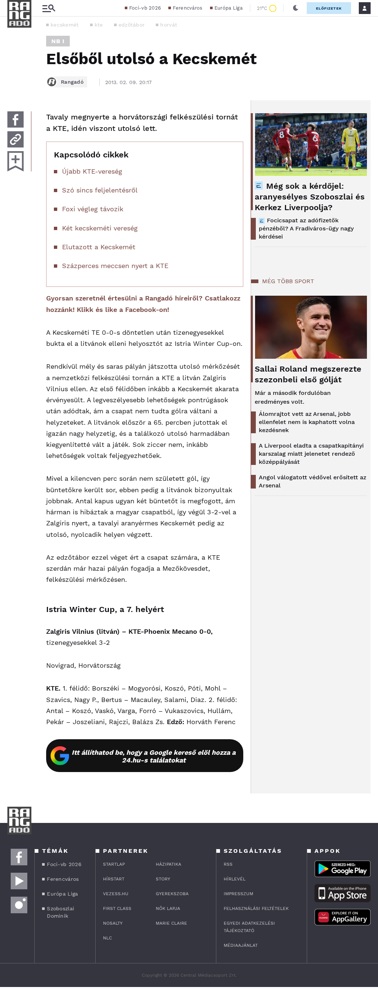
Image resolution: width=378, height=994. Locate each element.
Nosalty (113, 923)
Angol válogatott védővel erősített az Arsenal (312, 481)
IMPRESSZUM (238, 893)
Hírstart (113, 879)
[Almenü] (49, 8)
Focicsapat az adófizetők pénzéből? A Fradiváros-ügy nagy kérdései (306, 228)
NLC (107, 938)
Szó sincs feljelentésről (100, 190)
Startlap (114, 864)
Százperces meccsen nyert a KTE (115, 266)
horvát (168, 25)
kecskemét (65, 25)
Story (163, 879)
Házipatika (168, 864)
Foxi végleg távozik (92, 209)
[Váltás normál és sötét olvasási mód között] (295, 8)
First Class (117, 908)
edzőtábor (131, 25)
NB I (58, 41)
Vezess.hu (115, 893)
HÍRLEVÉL (234, 879)
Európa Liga (228, 8)
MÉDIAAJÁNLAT (241, 945)
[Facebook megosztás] (15, 119)
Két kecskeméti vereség (100, 228)
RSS (228, 864)
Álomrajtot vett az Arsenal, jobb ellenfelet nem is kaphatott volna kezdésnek (307, 422)
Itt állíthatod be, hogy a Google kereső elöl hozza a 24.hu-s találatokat (154, 756)
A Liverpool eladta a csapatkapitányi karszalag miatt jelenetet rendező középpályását (311, 453)
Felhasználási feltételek (256, 908)
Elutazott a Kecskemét (98, 247)
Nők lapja (168, 908)
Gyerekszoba (172, 893)
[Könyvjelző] (15, 161)
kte (98, 25)
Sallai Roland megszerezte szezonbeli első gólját (308, 374)
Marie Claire (171, 923)
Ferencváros (187, 8)
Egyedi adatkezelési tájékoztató (249, 927)
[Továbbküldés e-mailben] (15, 139)
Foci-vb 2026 (145, 8)
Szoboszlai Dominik (60, 912)
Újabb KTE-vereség (92, 171)
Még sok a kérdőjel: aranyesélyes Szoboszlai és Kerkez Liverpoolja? (310, 196)
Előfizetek (329, 8)
